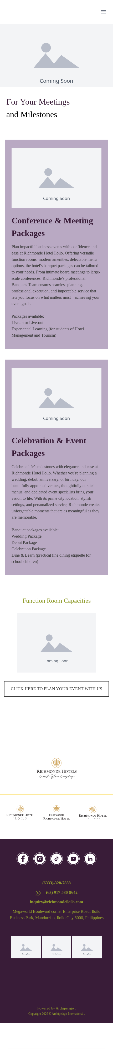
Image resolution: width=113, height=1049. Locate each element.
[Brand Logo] (56, 768)
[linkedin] (90, 858)
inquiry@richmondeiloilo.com (56, 902)
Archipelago (65, 1008)
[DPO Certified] (56, 947)
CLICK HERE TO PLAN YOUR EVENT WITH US (56, 689)
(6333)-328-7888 (56, 883)
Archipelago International (68, 1014)
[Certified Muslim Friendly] (87, 947)
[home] (26, 12)
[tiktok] (56, 858)
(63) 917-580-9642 (62, 892)
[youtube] (73, 858)
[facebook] (23, 858)
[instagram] (39, 858)
